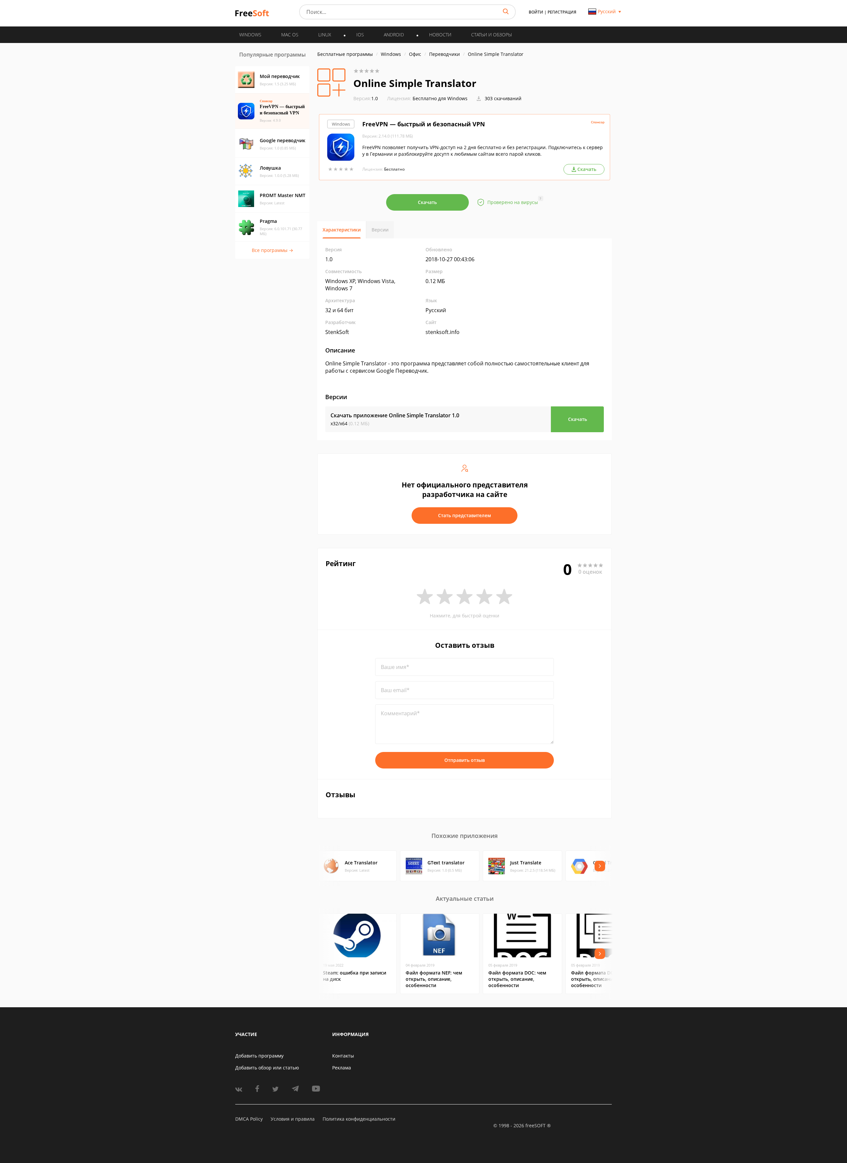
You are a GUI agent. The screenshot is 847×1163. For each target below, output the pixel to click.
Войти (536, 12)
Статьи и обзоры (491, 34)
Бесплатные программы (345, 54)
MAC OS (289, 34)
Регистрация (562, 12)
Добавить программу (259, 1056)
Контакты (343, 1056)
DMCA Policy (249, 1119)
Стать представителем (464, 515)
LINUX (324, 34)
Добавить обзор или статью (267, 1067)
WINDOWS (250, 34)
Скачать (427, 202)
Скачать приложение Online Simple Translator (395, 415)
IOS (360, 34)
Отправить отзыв (464, 760)
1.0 (365, 98)
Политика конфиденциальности (359, 1119)
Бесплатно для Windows (440, 98)
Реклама (341, 1067)
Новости (440, 34)
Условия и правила (293, 1119)
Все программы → (272, 250)
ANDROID (394, 34)
